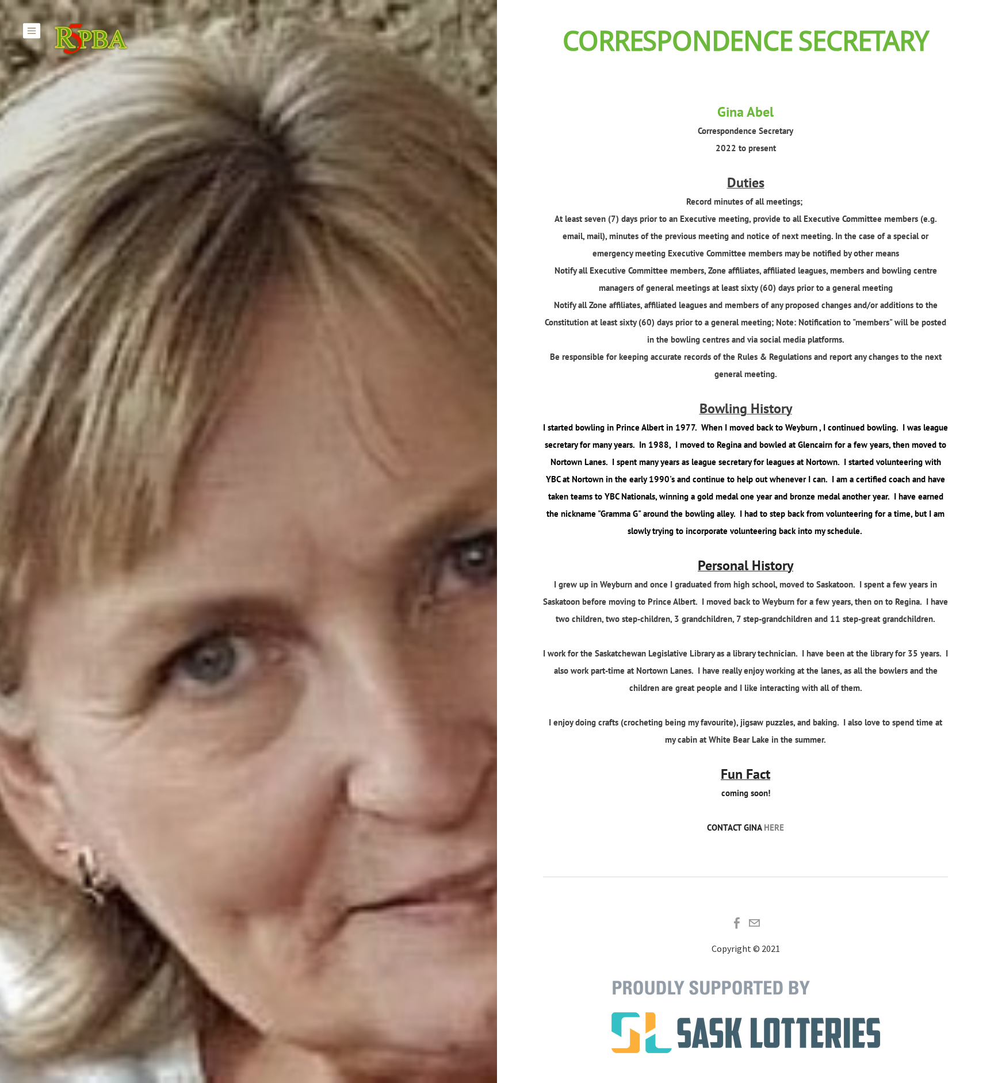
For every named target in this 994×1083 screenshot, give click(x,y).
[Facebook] (737, 923)
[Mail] (754, 923)
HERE (774, 827)
